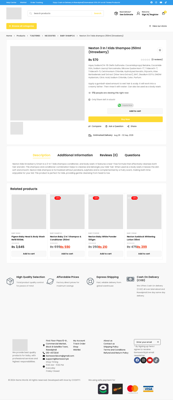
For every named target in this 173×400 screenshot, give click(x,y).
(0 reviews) (157, 59)
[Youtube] (161, 2)
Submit (158, 342)
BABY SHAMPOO (67, 35)
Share (134, 126)
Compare (96, 126)
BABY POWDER (93, 233)
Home (9, 35)
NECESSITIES (50, 35)
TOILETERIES (35, 35)
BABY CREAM (131, 233)
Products (21, 35)
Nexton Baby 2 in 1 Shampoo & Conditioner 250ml (65, 238)
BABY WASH (16, 233)
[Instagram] (156, 2)
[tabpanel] (86, 168)
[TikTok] (166, 2)
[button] (29, 254)
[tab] (41, 155)
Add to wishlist (160, 50)
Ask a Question (116, 126)
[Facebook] (151, 2)
